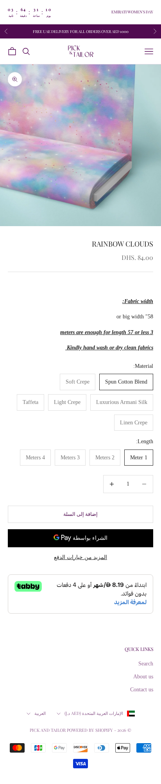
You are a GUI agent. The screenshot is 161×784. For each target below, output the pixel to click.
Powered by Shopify (90, 730)
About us (143, 677)
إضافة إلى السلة (80, 514)
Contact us (141, 690)
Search (145, 664)
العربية (40, 713)
